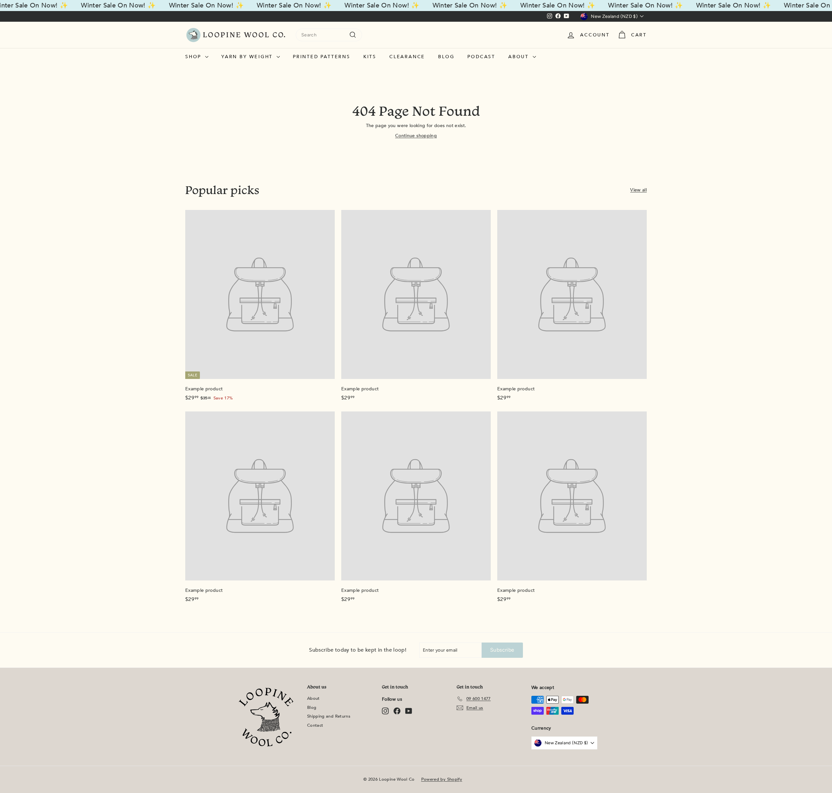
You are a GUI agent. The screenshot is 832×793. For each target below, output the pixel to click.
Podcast (481, 57)
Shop (194, 57)
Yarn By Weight (248, 57)
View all (638, 190)
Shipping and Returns (328, 716)
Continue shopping (416, 136)
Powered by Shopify (441, 779)
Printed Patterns (321, 57)
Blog (446, 57)
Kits (369, 57)
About (519, 57)
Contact (315, 725)
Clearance (407, 57)
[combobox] (329, 35)
